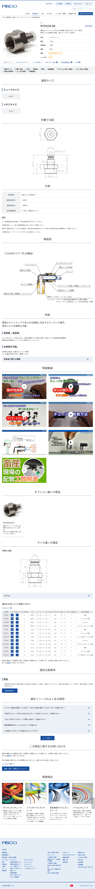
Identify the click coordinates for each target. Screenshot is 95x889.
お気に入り (88, 4)
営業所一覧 (72, 13)
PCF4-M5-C (6, 618)
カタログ (50, 13)
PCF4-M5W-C (6, 626)
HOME (27, 13)
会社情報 (59, 4)
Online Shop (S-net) (85, 14)
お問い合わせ (78, 4)
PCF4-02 (6, 647)
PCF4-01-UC (6, 636)
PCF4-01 (6, 629)
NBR (50, 57)
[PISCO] (10, 6)
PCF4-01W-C (6, 644)
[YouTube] (71, 886)
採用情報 (68, 4)
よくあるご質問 (60, 13)
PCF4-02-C (6, 651)
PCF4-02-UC (6, 655)
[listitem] (7, 608)
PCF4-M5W (6, 622)
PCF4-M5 (6, 615)
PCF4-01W (6, 640)
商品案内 (35, 13)
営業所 (8, 663)
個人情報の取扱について (8, 885)
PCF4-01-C (6, 633)
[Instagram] (76, 886)
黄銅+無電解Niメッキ (55, 53)
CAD (42, 13)
